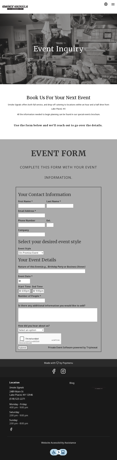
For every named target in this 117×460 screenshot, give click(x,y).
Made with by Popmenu (37, 363)
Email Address (27, 210)
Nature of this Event (51, 266)
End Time (37, 286)
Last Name (54, 201)
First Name (25, 201)
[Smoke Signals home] (15, 7)
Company (23, 230)
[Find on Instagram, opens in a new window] (63, 371)
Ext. (49, 220)
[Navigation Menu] (113, 4)
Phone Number (26, 220)
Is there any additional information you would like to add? (51, 305)
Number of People (29, 296)
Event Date (25, 276)
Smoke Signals (98, 387)
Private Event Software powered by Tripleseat (72, 347)
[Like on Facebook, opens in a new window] (53, 371)
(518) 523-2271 (17, 398)
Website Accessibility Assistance (58, 442)
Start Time (24, 286)
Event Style (24, 248)
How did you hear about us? (34, 325)
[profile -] (106, 4)
